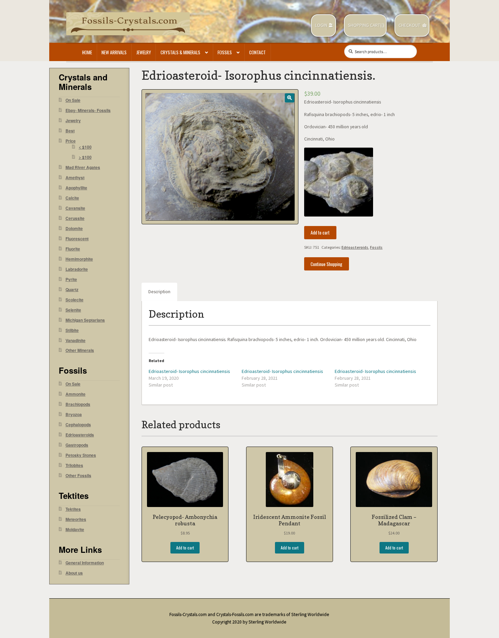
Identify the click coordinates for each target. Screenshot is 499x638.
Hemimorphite (79, 259)
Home (87, 52)
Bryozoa (74, 414)
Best (70, 131)
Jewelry (143, 52)
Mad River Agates (83, 167)
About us (74, 573)
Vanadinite (76, 340)
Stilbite (72, 330)
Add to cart (320, 232)
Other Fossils (78, 475)
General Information (85, 563)
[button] (289, 97)
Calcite (72, 198)
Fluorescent (77, 239)
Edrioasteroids (354, 247)
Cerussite (75, 218)
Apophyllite (76, 188)
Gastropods (77, 445)
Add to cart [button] (185, 547)
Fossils (225, 52)
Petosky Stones (81, 455)
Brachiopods (78, 404)
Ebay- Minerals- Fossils (88, 110)
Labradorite (77, 269)
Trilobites (74, 465)
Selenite (73, 310)
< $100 (85, 147)
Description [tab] (159, 292)
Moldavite (75, 529)
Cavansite (75, 208)
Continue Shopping (326, 264)
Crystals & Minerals (180, 52)
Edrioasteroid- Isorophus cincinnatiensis (189, 371)
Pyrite (71, 279)
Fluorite (73, 249)
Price (71, 141)
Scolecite (75, 300)
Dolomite (74, 228)
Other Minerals (80, 350)
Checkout (409, 25)
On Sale (73, 100)
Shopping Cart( (365, 25)
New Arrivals (114, 52)
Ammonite (76, 394)
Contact (257, 52)
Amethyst (75, 178)
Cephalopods (78, 425)
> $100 (85, 157)
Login (321, 25)
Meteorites (76, 519)
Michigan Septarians (85, 320)
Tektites (73, 509)
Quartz (72, 290)
